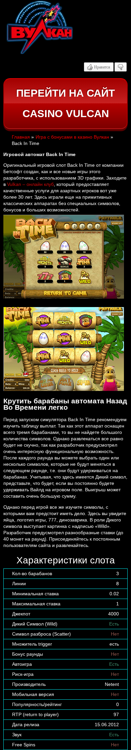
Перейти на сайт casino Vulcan (65, 103)
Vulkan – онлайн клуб (30, 184)
